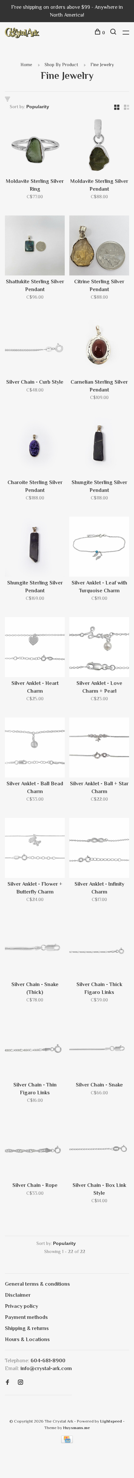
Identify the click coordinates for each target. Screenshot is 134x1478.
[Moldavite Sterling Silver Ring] (35, 146)
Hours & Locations (27, 1339)
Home (26, 64)
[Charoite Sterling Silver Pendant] (35, 447)
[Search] (114, 32)
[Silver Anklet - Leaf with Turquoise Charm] (99, 548)
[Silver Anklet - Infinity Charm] (99, 849)
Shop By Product (61, 64)
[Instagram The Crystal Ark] (20, 1383)
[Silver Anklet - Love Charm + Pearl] (99, 648)
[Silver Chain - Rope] (35, 1150)
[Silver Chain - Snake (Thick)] (35, 949)
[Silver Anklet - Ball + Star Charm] (99, 748)
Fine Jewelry (102, 64)
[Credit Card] (67, 1441)
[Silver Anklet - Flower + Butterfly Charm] (35, 849)
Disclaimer (18, 1295)
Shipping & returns (27, 1328)
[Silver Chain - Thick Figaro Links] (99, 949)
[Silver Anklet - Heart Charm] (35, 648)
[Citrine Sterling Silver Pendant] (99, 246)
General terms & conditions (37, 1284)
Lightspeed (111, 1421)
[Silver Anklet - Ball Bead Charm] (35, 748)
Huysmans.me (76, 1427)
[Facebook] (7, 1383)
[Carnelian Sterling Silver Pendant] (99, 347)
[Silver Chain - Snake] (99, 1050)
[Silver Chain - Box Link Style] (99, 1150)
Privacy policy (21, 1306)
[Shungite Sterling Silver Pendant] (99, 447)
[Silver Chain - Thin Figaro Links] (35, 1050)
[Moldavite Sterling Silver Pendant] (99, 146)
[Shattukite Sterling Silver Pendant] (35, 246)
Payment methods (26, 1317)
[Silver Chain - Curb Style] (35, 347)
